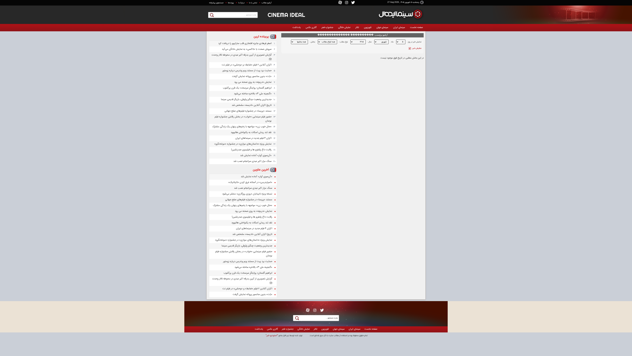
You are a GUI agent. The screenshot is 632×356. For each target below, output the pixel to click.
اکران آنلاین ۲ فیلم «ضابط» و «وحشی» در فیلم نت (247, 65)
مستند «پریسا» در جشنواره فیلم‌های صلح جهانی (248, 111)
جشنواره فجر (327, 28)
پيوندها (231, 2)
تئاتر (357, 28)
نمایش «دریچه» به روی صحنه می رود (253, 82)
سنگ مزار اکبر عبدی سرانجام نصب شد (252, 161)
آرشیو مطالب (267, 2)
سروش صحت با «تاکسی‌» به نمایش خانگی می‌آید (247, 49)
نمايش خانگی (344, 28)
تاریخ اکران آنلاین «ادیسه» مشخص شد (252, 105)
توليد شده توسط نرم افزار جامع (284, 336)
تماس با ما (253, 2)
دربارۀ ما (241, 2)
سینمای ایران (399, 28)
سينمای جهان (382, 28)
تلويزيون (367, 28)
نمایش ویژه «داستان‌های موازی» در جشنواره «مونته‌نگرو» (243, 144)
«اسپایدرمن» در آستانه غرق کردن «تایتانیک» (250, 182)
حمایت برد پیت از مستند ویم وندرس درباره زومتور (247, 71)
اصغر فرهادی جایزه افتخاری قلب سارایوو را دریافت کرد (245, 43)
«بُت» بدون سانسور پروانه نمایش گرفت (252, 76)
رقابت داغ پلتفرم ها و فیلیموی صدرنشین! (251, 150)
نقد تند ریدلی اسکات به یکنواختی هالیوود (251, 132)
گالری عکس (311, 28)
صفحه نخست (416, 28)
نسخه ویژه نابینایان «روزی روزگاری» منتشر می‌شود (247, 194)
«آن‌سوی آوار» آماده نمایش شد (256, 155)
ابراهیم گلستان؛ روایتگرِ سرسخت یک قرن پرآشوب (247, 88)
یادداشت (296, 28)
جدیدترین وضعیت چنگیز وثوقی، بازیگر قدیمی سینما (246, 99)
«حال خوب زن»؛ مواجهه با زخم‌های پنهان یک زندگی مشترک (242, 127)
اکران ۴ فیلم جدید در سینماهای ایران (253, 138)
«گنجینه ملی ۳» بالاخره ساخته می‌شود (253, 94)
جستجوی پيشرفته (216, 2)
